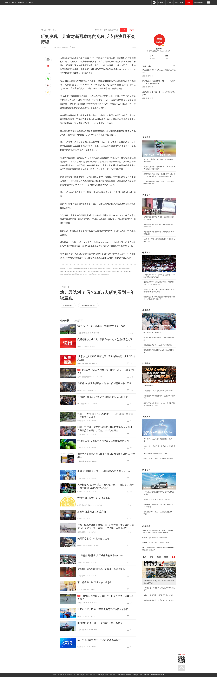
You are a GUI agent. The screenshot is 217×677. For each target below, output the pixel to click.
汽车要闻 (146, 470)
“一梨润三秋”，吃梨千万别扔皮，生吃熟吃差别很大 (103, 440)
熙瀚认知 (64, 47)
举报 (134, 47)
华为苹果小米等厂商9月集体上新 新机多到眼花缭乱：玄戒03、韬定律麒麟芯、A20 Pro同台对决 (159, 605)
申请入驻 (131, 30)
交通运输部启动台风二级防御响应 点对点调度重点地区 (104, 339)
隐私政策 (112, 675)
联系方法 (92, 675)
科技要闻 (146, 417)
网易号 (50, 30)
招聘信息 (99, 675)
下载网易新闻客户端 (88, 305)
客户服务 (106, 675)
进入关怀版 (29, 2)
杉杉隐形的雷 (148, 386)
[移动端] (154, 2)
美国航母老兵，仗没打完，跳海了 (94, 538)
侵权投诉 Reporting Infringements (154, 675)
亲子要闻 (146, 137)
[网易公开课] (161, 2)
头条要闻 (146, 195)
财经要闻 (146, 363)
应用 (13, 2)
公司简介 (86, 675)
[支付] (176, 2)
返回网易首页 (67, 305)
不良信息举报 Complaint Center (126, 675)
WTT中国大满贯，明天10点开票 (93, 498)
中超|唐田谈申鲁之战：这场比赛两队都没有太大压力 (103, 471)
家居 (151, 557)
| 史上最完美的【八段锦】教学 (155, 542)
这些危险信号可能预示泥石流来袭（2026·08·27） (102, 569)
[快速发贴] (48, 59)
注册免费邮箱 (198, 2)
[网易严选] (169, 2)
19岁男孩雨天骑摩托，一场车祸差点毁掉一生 (100, 640)
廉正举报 (140, 675)
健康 (159, 557)
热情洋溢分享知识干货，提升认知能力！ (159, 51)
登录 (189, 2)
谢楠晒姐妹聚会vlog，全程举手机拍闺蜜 (158, 345)
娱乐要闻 (146, 310)
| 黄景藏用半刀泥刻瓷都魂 (154, 537)
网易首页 (7, 2)
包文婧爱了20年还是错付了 (153, 332)
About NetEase (77, 675)
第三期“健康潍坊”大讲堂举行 (91, 511)
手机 (144, 557)
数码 (166, 557)
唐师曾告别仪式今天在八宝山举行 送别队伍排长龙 (102, 397)
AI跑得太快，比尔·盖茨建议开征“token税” (158, 391)
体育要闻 (146, 252)
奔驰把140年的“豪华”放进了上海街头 (157, 499)
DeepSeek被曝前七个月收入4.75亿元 (157, 453)
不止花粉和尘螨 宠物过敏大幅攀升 (94, 582)
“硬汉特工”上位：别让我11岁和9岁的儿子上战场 (101, 326)
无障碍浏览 (21, 2)
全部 (173, 65)
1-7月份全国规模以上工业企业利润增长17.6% (100, 555)
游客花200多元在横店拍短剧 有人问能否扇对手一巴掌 (104, 383)
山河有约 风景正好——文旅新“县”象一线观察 (100, 623)
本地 (173, 557)
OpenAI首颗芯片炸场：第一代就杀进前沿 (158, 459)
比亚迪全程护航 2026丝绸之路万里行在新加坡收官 (102, 609)
